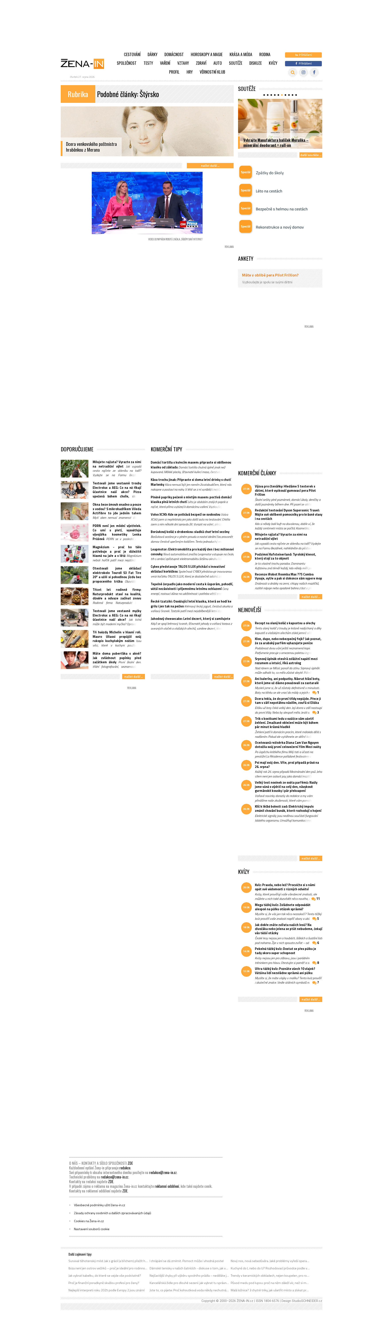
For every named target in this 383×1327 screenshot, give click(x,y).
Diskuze (255, 63)
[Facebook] (314, 72)
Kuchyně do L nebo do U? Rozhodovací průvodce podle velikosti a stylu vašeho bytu (270, 1268)
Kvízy (273, 63)
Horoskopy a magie (207, 54)
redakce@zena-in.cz (163, 1172)
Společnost (127, 63)
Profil (174, 72)
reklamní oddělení (167, 1186)
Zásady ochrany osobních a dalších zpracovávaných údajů (112, 1213)
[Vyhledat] (292, 72)
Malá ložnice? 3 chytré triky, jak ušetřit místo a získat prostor (270, 1290)
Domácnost (174, 54)
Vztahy (183, 63)
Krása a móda (241, 54)
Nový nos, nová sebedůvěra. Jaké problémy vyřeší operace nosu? (270, 1260)
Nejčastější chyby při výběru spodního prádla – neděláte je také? (189, 1275)
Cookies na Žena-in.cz (89, 1221)
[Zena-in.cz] (85, 63)
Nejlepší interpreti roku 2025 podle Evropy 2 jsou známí (106, 1290)
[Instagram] (303, 72)
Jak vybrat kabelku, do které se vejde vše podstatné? (104, 1275)
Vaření (165, 63)
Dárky (152, 54)
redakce (124, 1167)
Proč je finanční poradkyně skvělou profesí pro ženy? (103, 1282)
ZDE (130, 1163)
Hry (190, 72)
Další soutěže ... (310, 155)
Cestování (132, 54)
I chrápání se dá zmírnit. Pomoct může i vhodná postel (187, 1260)
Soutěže (235, 63)
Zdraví (201, 63)
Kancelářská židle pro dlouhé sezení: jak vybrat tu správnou (189, 1282)
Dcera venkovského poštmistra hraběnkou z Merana (91, 147)
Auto (217, 63)
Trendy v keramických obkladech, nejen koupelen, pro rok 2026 (270, 1275)
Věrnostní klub (212, 72)
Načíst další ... (210, 165)
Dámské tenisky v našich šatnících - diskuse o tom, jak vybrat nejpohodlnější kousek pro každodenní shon (189, 1268)
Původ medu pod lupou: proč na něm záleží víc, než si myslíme (270, 1282)
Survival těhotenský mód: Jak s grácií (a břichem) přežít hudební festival (108, 1260)
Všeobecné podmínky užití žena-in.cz (99, 1205)
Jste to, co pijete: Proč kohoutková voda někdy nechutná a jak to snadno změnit (189, 1290)
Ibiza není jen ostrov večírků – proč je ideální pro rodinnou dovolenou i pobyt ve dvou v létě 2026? (108, 1268)
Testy (148, 63)
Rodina (264, 54)
